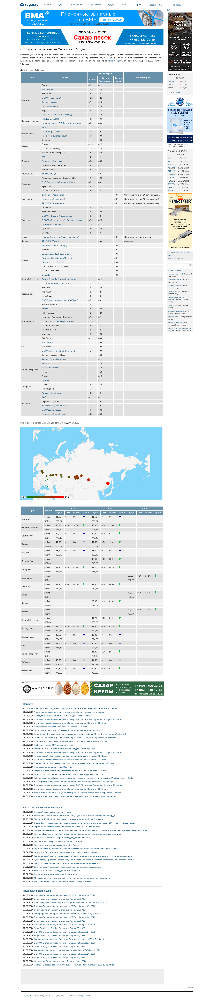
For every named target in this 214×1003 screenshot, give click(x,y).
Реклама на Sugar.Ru (175, 259)
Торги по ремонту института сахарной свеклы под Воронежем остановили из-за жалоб (75, 848)
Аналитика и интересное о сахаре (42, 807)
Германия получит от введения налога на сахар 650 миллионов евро (67, 826)
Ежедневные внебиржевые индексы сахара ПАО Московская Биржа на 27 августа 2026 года (78, 752)
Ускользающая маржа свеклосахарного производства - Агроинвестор (67, 863)
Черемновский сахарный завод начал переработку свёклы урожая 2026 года (71, 756)
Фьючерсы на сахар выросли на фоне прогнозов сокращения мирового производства (75, 738)
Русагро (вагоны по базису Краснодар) (60, 237)
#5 (169, 161)
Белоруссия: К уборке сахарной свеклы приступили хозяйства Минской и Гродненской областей (80, 734)
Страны (124, 4)
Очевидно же (173, 317)
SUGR (170, 164)
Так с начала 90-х (175, 291)
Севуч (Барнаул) (50, 106)
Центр (170, 84)
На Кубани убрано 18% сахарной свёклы (53, 745)
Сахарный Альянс (50, 102)
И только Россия (174, 280)
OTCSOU (171, 177)
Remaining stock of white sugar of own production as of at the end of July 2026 (70, 902)
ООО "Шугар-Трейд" (51, 410)
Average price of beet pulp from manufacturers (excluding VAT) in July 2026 (69, 913)
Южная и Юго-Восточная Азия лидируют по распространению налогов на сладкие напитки (77, 834)
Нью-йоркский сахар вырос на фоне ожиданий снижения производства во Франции (74, 781)
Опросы (170, 255)
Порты (138, 4)
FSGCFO (171, 171)
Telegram (151, 5)
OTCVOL (171, 184)
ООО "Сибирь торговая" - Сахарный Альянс (63, 220)
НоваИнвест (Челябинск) (54, 405)
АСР (44, 127)
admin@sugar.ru (115, 61)
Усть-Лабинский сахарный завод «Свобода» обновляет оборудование (67, 867)
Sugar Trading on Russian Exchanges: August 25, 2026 (59, 928)
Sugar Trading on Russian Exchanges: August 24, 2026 (59, 935)
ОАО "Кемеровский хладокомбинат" (59, 182)
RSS (160, 5)
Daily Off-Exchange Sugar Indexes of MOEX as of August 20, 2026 (64, 954)
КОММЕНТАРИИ (175, 270)
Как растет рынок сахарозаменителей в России (56, 845)
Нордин (45, 372)
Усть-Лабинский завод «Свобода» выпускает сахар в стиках (62, 881)
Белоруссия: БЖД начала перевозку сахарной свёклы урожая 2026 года (68, 774)
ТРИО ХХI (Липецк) (51, 241)
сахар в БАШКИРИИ (175, 274)
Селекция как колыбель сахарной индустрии (55, 874)
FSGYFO (171, 167)
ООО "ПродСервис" (51, 98)
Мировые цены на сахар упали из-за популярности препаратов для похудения (72, 878)
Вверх (190, 987)
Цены (60, 4)
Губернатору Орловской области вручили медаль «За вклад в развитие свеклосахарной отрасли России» (84, 859)
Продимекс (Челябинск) (53, 414)
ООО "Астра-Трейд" (51, 131)
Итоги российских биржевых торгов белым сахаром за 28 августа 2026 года (70, 723)
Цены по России (174, 92)
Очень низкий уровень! (177, 322)
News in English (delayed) (37, 890)
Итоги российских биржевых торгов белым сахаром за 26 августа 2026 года (70, 789)
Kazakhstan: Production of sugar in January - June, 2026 (60, 961)
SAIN (170, 187)
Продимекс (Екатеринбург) (55, 136)
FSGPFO (171, 174)
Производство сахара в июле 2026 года (53, 767)
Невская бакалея (50, 368)
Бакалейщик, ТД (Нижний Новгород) (59, 279)
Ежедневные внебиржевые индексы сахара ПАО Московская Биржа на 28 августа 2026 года (78, 719)
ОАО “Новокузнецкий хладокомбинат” (60, 300)
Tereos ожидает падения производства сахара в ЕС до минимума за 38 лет (70, 771)
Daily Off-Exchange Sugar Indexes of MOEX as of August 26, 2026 (64, 917)
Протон (45, 380)
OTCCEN (171, 181)
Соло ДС (46, 275)
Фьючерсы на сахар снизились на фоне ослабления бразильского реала (69, 712)
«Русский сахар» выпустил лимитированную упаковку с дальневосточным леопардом (75, 815)
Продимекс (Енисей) (52, 224)
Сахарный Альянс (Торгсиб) (55, 283)
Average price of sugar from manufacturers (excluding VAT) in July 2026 (67, 950)
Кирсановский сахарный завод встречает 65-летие (58, 841)
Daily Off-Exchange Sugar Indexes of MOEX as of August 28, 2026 (64, 895)
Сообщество (76, 4)
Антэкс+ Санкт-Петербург (54, 359)
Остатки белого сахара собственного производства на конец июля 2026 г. (69, 730)
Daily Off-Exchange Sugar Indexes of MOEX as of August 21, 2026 (64, 943)
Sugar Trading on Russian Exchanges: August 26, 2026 (59, 921)
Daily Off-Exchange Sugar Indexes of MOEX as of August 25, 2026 (64, 924)
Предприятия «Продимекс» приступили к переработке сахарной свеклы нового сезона (75, 708)
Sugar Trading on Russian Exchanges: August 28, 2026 (59, 899)
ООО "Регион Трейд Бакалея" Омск (59, 351)
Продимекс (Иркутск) (52, 161)
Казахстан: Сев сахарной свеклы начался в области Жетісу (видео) (66, 852)
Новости (47, 4)
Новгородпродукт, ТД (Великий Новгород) (62, 123)
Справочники (95, 4)
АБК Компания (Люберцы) (54, 245)
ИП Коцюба (47, 89)
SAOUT (171, 190)
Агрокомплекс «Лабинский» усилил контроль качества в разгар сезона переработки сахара (77, 792)
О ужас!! (171, 305)
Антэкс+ (45, 308)
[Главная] (29, 5)
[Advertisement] (92, 976)
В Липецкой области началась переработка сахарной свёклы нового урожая (70, 741)
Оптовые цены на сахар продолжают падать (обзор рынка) (64, 748)
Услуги (111, 5)
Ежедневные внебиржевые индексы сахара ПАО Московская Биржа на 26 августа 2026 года (78, 785)
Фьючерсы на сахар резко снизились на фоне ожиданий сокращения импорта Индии (75, 796)
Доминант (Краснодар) (53, 195)
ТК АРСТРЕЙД (49, 174)
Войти (169, 10)
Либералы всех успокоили (178, 311)
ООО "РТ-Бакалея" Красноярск (57, 216)
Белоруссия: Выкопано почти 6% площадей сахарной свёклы (63, 716)
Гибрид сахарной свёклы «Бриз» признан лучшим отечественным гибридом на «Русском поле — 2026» (83, 778)
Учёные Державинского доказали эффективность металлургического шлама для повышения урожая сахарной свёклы (90, 830)
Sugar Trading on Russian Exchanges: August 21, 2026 (59, 946)
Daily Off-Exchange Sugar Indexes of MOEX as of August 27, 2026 (64, 906)
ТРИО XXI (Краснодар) (53, 203)
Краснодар (172, 81)
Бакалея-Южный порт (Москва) (57, 258)
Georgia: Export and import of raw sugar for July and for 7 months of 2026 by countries (74, 965)
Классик (45, 363)
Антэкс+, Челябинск (51, 393)
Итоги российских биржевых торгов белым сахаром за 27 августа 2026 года (70, 759)
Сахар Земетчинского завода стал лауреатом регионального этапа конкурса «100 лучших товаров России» (85, 823)
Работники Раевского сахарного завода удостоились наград (62, 837)
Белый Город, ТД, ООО (53, 262)
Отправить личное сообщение (178, 252)
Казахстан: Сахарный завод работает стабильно (57, 870)
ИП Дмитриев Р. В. (50, 119)
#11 (169, 158)
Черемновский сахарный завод (57, 115)
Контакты (177, 5)
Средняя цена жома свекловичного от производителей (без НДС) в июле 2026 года (74, 763)
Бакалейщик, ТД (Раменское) (56, 254)
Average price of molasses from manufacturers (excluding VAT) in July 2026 (69, 939)
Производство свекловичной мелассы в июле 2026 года (60, 726)
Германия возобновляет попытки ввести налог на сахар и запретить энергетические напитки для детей (83, 856)
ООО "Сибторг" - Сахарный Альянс (59, 321)
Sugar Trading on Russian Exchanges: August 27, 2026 (59, 910)
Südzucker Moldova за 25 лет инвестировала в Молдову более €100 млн (68, 819)
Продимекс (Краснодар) (53, 199)
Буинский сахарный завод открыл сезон (53, 812)
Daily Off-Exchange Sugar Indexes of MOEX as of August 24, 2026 (64, 932)
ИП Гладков (47, 342)
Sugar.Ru (27, 996)
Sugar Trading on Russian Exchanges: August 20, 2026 (59, 957)
